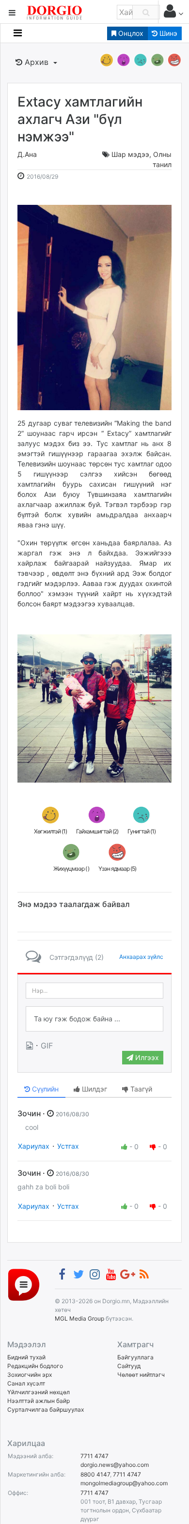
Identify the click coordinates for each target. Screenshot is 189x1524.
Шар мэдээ (130, 154)
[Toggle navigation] (17, 33)
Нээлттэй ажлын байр (38, 1400)
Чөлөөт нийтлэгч (141, 1374)
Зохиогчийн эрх (29, 1374)
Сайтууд (129, 1366)
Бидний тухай (26, 1357)
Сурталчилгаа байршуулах (45, 1409)
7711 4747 (94, 1456)
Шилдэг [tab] (93, 1089)
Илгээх (146, 1057)
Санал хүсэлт (26, 1383)
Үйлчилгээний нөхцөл (38, 1392)
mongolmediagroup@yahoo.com (124, 1483)
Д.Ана (27, 154)
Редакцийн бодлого (35, 1366)
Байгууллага (135, 1357)
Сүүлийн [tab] (44, 1089)
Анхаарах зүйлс (141, 956)
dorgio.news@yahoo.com (114, 1464)
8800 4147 (95, 1474)
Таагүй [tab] (140, 1089)
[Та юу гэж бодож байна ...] (94, 1018)
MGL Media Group (79, 1318)
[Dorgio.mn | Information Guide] (23, 1284)
